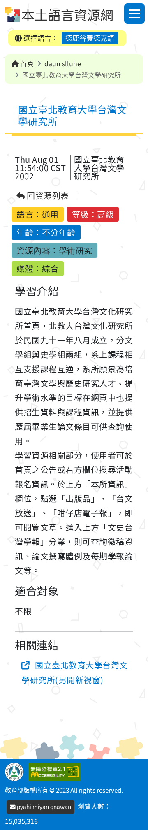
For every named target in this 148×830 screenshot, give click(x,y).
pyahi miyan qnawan (43, 806)
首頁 (26, 63)
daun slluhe (62, 63)
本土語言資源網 (67, 14)
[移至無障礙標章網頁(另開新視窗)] (56, 771)
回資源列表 (47, 196)
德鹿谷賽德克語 (89, 38)
